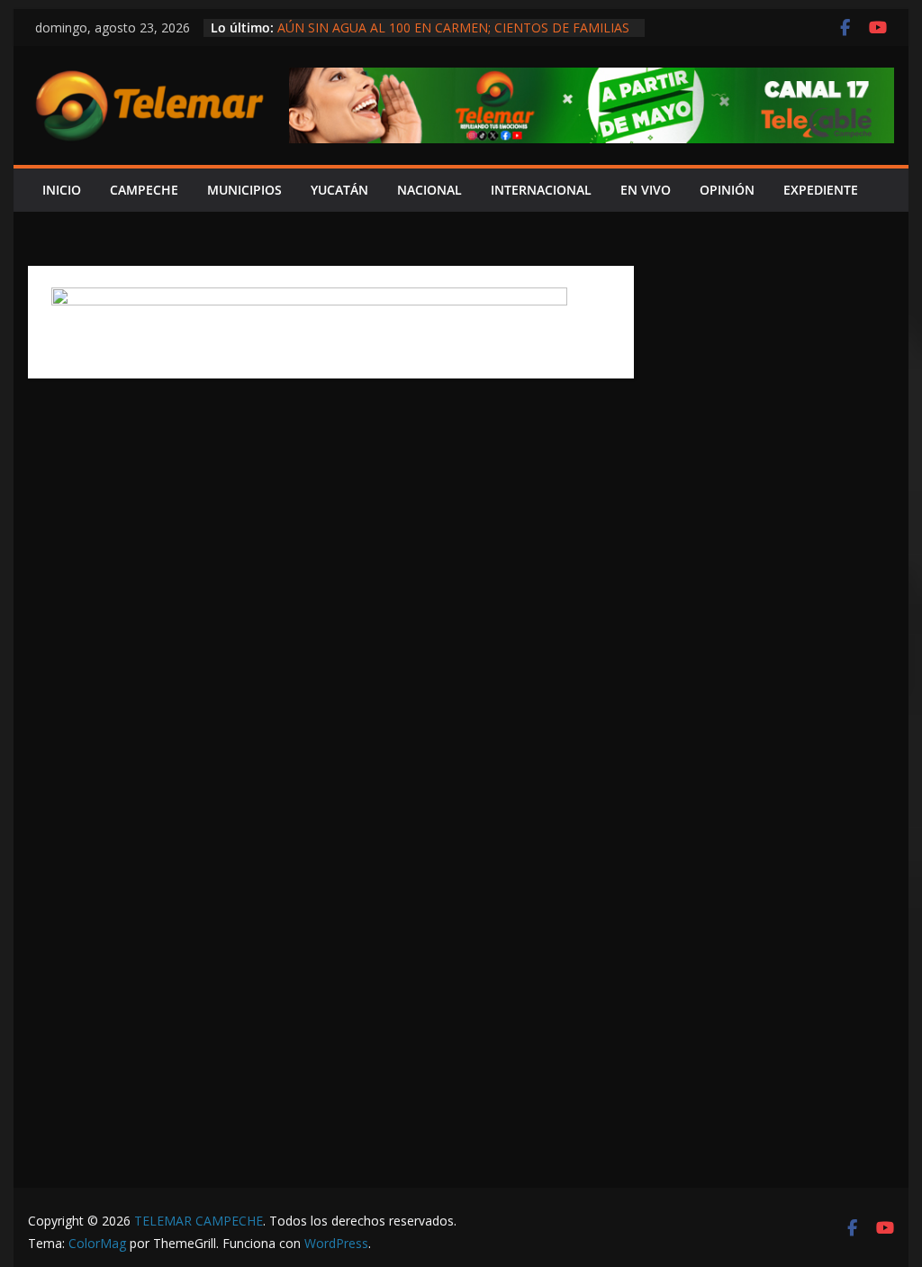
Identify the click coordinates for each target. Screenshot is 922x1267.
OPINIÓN (727, 189)
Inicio (61, 189)
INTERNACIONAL (541, 189)
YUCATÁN (339, 189)
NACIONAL (429, 189)
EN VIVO (645, 189)
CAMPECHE (144, 189)
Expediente (820, 189)
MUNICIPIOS (244, 189)
